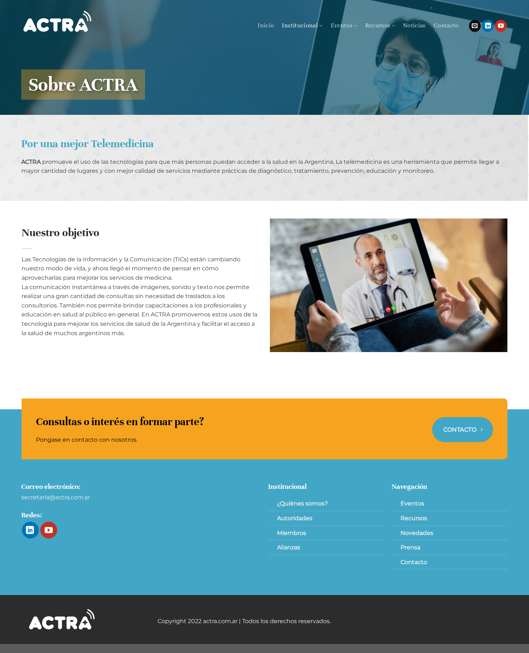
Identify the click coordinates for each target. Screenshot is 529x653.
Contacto (446, 26)
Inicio (266, 26)
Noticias (414, 26)
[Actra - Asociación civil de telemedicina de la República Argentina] (58, 22)
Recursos (377, 26)
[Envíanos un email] (475, 26)
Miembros (291, 533)
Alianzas (288, 547)
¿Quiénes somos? (302, 503)
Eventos (341, 26)
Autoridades (294, 518)
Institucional (300, 26)
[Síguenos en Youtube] (501, 26)
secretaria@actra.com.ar (55, 497)
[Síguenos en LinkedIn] (488, 26)
